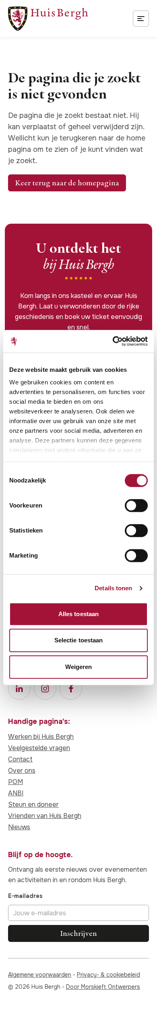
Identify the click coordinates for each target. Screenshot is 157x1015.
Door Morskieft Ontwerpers (103, 986)
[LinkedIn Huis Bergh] (19, 688)
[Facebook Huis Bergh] (71, 688)
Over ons (21, 770)
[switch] (136, 505)
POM (15, 782)
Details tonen (113, 588)
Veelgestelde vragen (39, 748)
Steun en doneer (33, 804)
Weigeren (78, 666)
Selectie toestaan (78, 640)
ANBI (15, 793)
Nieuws (19, 827)
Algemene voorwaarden (39, 974)
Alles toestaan (78, 613)
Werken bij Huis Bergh (41, 736)
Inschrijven (78, 933)
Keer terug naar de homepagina (67, 183)
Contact (20, 759)
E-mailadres (25, 896)
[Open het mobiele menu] (141, 18)
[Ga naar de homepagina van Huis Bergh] (48, 18)
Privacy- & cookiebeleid (108, 974)
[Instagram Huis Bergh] (45, 688)
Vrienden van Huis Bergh (44, 816)
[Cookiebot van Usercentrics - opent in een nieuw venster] (113, 341)
